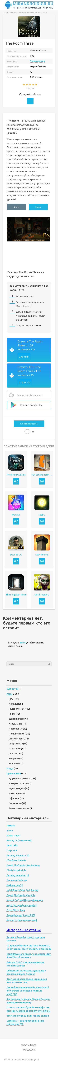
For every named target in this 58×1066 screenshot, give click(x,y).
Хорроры (14, 758)
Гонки (12, 713)
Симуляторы (16, 738)
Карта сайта (29, 1050)
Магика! (16, 514)
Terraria (10, 825)
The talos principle (16, 870)
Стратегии (15, 748)
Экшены (13, 763)
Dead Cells (12, 845)
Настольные (16, 728)
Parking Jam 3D (14, 885)
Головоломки (37, 61)
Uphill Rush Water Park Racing (22, 890)
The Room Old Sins (16, 474)
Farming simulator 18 (17, 875)
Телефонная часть (19, 808)
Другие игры (16, 718)
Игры (9, 694)
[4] (33, 85)
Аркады (13, 704)
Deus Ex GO (16, 554)
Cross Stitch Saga (15, 910)
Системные (15, 803)
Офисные (14, 798)
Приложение (13, 773)
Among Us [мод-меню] (18, 840)
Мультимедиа (17, 788)
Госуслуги (11, 850)
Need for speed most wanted (21, 905)
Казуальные (15, 723)
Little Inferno (41, 554)
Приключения (16, 733)
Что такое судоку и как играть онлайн (27, 1015)
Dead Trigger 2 (41, 594)
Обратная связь (29, 1045)
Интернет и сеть (18, 783)
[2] (27, 85)
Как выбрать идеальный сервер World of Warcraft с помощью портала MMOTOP (27, 990)
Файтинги (14, 753)
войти (23, 642)
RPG (11, 699)
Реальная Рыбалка (16, 880)
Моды (9, 768)
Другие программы (19, 778)
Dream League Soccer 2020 (20, 915)
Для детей (12, 689)
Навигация (15, 793)
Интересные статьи (23, 930)
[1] (24, 85)
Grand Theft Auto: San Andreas (23, 865)
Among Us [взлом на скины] (21, 920)
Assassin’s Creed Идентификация (24, 900)
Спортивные (16, 743)
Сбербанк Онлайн (16, 860)
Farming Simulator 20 (17, 855)
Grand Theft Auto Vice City (20, 895)
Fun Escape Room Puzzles (42, 474)
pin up (9, 830)
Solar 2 (42, 514)
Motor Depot (13, 835)
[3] (30, 85)
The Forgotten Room (16, 594)
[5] (36, 85)
